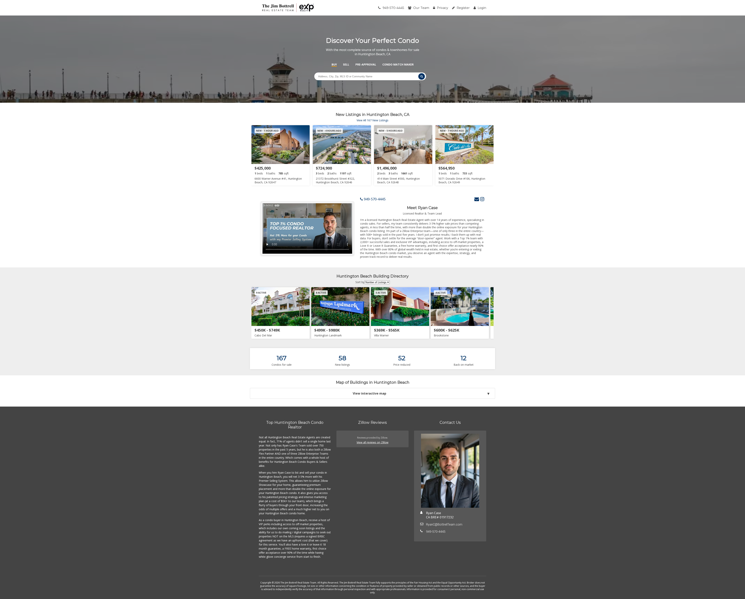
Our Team (421, 8)
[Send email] (476, 199)
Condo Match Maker (398, 64)
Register (463, 8)
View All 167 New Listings (372, 120)
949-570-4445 (393, 8)
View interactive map (369, 393)
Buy (334, 64)
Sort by (359, 282)
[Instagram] (482, 199)
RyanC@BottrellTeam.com (444, 524)
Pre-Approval (365, 64)
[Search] (421, 76)
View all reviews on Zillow (372, 442)
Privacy (442, 8)
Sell (346, 64)
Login (482, 8)
